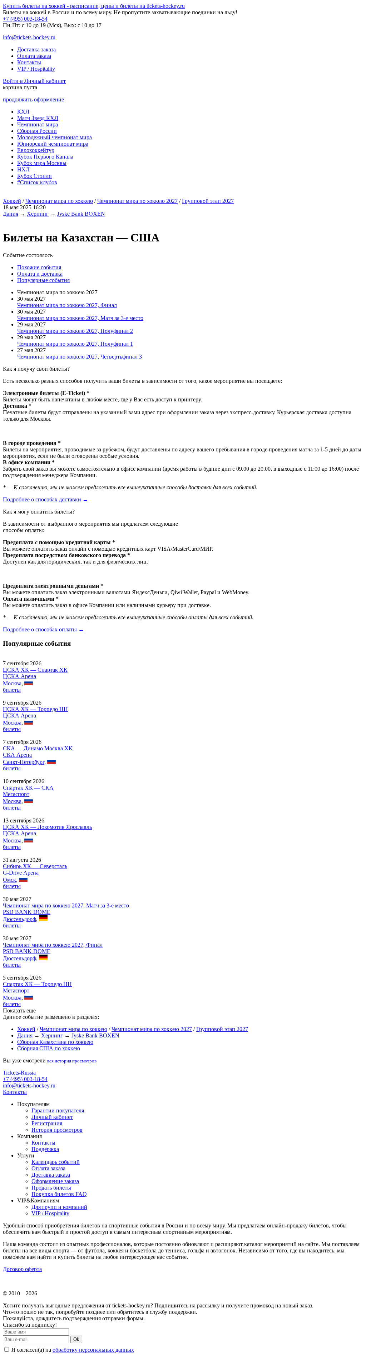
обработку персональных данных (93, 1350)
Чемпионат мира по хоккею (59, 201)
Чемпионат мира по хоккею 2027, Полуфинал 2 (75, 331)
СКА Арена (17, 755)
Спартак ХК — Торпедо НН (37, 984)
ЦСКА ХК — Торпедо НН (35, 709)
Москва (12, 683)
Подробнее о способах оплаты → (43, 629)
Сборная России (37, 131)
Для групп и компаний (59, 1207)
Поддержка (45, 1149)
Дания (10, 214)
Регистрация (46, 1123)
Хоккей (12, 201)
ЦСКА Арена (19, 676)
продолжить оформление (33, 99)
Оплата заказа (34, 56)
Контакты (29, 62)
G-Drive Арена (21, 873)
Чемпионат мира (37, 124)
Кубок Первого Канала (45, 157)
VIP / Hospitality (36, 69)
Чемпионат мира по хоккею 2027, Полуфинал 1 (75, 344)
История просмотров (57, 1130)
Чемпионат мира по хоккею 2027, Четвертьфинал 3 (79, 357)
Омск (9, 880)
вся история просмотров (72, 1061)
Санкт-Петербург (23, 762)
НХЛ (23, 169)
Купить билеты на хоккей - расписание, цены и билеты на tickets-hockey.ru (94, 6)
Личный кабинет (52, 1117)
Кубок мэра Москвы (41, 163)
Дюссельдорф (19, 919)
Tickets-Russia (19, 1073)
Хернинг (38, 214)
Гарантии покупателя (57, 1110)
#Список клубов (37, 182)
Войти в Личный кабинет (34, 81)
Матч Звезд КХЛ (37, 118)
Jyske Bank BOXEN (81, 214)
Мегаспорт (16, 794)
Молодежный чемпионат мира (54, 137)
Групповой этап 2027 (208, 201)
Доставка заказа (36, 49)
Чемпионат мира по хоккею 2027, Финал (67, 305)
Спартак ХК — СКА (28, 788)
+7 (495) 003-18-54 (25, 19)
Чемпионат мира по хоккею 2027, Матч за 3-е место (80, 318)
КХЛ (23, 112)
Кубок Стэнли (34, 176)
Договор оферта (22, 1269)
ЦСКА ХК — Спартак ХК (35, 670)
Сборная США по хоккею (48, 1048)
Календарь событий (55, 1162)
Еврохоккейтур (35, 150)
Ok (76, 1339)
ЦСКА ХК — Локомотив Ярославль (47, 827)
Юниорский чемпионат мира (52, 144)
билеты (12, 690)
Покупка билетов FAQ (59, 1194)
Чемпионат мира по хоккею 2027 (137, 201)
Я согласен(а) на (72, 1350)
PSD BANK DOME (26, 912)
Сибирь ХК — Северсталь (35, 866)
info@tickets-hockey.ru (29, 37)
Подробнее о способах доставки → (45, 499)
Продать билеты (51, 1188)
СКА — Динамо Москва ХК (38, 748)
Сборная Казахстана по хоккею (55, 1042)
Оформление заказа (55, 1181)
